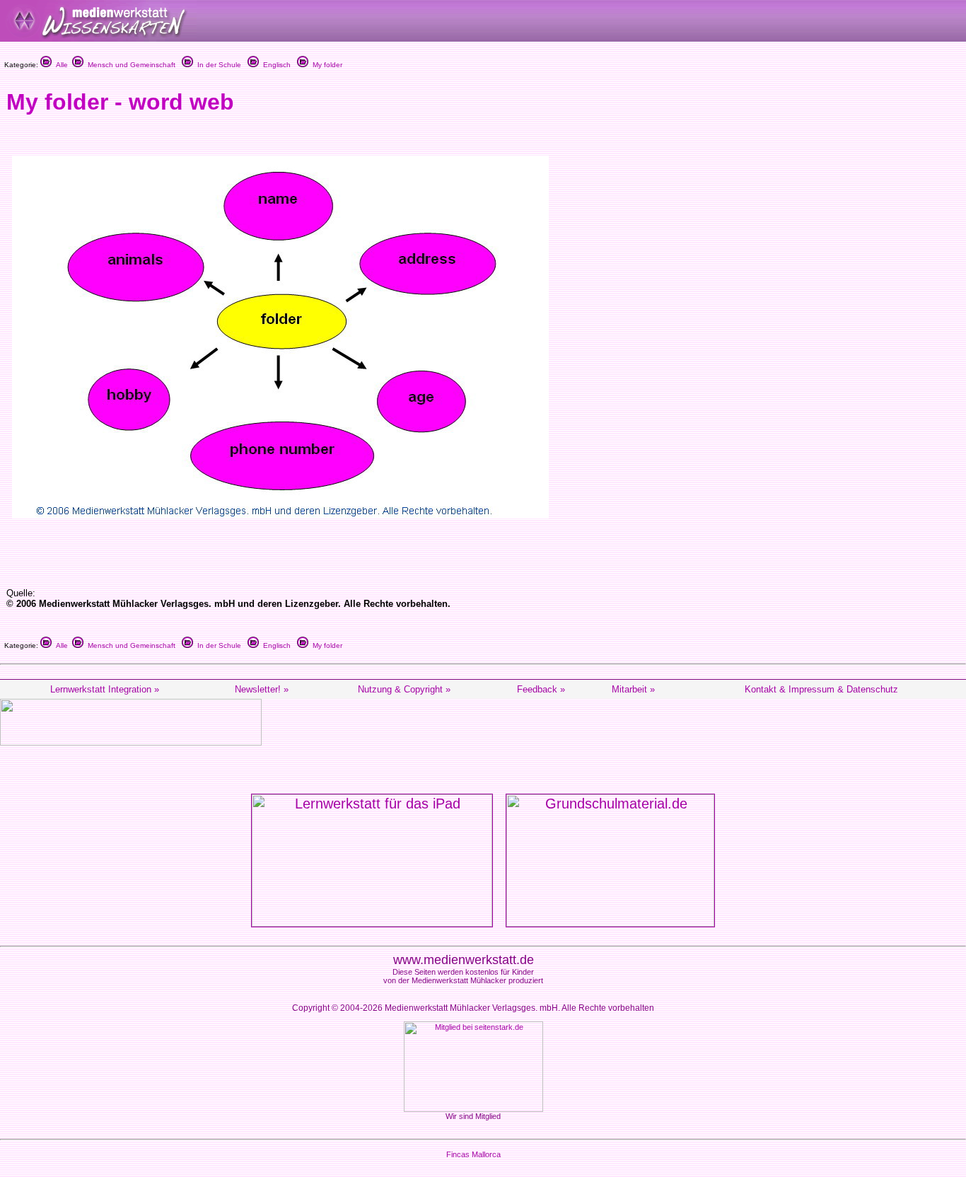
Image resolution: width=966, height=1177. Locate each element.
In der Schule (217, 65)
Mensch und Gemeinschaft (129, 65)
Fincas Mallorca (473, 1154)
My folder (325, 65)
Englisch (275, 65)
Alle (60, 65)
